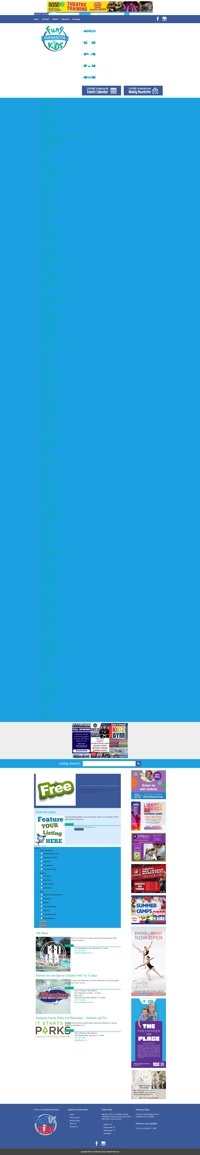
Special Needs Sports (49, 641)
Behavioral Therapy (49, 303)
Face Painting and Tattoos (51, 400)
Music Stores (46, 569)
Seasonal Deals (47, 703)
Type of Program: (46, 850)
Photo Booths (46, 435)
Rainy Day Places (48, 261)
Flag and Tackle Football (51, 604)
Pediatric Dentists (48, 347)
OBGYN (44, 340)
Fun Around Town (43, 191)
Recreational (47, 865)
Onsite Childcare (48, 133)
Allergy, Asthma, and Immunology (54, 300)
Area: (42, 891)
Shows (44, 706)
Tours (44, 289)
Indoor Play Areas (48, 235)
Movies (44, 247)
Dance (44, 474)
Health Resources (43, 298)
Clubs (44, 467)
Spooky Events (47, 708)
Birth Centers (46, 305)
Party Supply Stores (49, 430)
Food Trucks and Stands (50, 404)
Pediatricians (46, 351)
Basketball (45, 594)
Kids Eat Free (47, 567)
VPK (43, 159)
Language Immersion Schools (52, 127)
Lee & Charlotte (85, 14)
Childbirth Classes (48, 312)
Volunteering (46, 534)
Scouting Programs (49, 516)
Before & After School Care (51, 110)
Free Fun (45, 222)
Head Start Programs (49, 120)
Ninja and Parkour (48, 627)
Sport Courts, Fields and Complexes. (55, 275)
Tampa (126, 14)
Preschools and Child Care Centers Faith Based (59, 136)
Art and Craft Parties (49, 367)
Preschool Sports (48, 629)
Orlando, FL (107, 1124)
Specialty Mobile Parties (50, 446)
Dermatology (46, 321)
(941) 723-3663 (80, 1000)
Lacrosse (45, 622)
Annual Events (47, 666)
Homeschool (46, 122)
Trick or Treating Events (50, 717)
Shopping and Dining (44, 537)
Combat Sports (47, 599)
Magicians (45, 416)
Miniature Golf (47, 245)
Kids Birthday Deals (49, 414)
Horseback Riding (48, 620)
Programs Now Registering (51, 511)
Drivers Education (48, 479)
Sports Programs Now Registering (54, 648)
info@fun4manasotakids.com (85, 827)
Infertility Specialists (49, 335)
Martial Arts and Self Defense (52, 625)
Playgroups (46, 182)
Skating (44, 270)
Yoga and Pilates (48, 662)
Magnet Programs (48, 129)
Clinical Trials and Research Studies (55, 316)
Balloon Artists (47, 370)
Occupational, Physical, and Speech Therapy (58, 342)
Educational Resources (50, 117)
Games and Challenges (50, 226)
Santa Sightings (47, 701)
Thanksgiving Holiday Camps (52, 106)
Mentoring (45, 499)
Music (44, 502)
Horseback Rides (48, 233)
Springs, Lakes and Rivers (51, 277)
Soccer (44, 638)
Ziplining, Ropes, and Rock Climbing (55, 296)
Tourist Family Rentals (50, 583)
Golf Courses (46, 228)
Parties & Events (43, 363)
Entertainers (46, 398)
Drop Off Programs (48, 115)
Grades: (43, 873)
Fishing (44, 219)
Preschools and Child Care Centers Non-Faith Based (61, 138)
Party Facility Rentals (49, 423)
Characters (46, 384)
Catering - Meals (48, 381)
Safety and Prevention (50, 513)
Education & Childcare (45, 108)
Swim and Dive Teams (50, 650)
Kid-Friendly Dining (48, 564)
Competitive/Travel (49, 857)
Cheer (44, 597)
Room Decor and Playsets (51, 571)
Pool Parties (46, 437)
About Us (73, 1123)
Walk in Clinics (47, 360)
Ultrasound (46, 356)
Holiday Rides (47, 687)
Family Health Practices (50, 330)
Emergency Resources (50, 164)
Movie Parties (47, 418)
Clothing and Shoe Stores (51, 548)
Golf (43, 608)
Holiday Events (47, 682)
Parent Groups (47, 180)
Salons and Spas (48, 268)
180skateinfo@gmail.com (83, 953)
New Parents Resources (50, 177)
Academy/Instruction (50, 853)
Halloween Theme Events (51, 680)
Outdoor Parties (47, 421)
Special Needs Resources (51, 184)
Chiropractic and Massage (51, 314)
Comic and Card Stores (50, 550)
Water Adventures (48, 293)
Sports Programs (43, 587)
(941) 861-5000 (80, 1038)
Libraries (45, 240)
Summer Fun (46, 713)
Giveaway (76, 19)
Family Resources (43, 161)
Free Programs (47, 488)
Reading (45, 145)
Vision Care (46, 358)
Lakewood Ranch (49, 906)
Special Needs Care (49, 354)
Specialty (45, 523)
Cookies (44, 391)
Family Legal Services (50, 168)
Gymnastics (46, 611)
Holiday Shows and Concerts (52, 692)
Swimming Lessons (49, 652)
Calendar (45, 19)
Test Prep (45, 152)
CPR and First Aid (48, 319)
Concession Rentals (49, 388)
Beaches (45, 205)
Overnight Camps (48, 101)
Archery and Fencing (49, 590)
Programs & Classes (44, 453)
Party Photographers (49, 425)
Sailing (44, 636)
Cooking (45, 469)
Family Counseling (48, 326)
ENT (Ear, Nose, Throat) (50, 323)
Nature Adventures (48, 252)
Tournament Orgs (49, 869)
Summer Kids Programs (50, 530)
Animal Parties (47, 365)
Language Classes (48, 497)
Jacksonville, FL (109, 1127)
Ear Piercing (46, 557)
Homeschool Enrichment (50, 493)
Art (43, 458)
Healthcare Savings (49, 333)
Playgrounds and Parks (50, 254)
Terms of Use (75, 1117)
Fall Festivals (46, 673)
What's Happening (43, 664)
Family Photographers (50, 171)
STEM (44, 525)
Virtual (44, 532)
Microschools (46, 131)
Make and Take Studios (50, 242)
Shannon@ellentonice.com (84, 1002)
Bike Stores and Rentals (50, 543)
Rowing (44, 631)
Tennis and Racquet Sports (51, 655)
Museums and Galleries (50, 249)
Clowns (44, 386)
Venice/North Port (49, 914)
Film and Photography (50, 486)
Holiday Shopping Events (51, 689)
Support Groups (47, 187)
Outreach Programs (49, 506)
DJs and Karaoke (48, 395)
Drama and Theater (49, 476)
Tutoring (45, 154)
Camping (45, 208)
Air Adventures (47, 194)
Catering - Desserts (49, 379)
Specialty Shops (47, 576)
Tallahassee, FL (109, 1130)
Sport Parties (46, 449)
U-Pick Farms (47, 720)
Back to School (47, 669)
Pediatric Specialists (49, 349)
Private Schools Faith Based (52, 140)
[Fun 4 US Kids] (55, 38)
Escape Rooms (47, 215)
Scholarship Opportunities (51, 147)
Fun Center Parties (48, 407)
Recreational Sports (49, 266)
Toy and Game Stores (50, 585)
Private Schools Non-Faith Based (54, 143)
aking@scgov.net (80, 1040)
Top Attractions (47, 286)
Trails (43, 291)
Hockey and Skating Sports (51, 615)
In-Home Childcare (48, 124)
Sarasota (45, 910)
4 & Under (45, 455)
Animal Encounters (48, 196)
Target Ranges (47, 279)
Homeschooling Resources (51, 175)
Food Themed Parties (50, 402)
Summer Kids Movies (49, 715)
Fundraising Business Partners (53, 173)
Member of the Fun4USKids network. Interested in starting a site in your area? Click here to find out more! (116, 1116)
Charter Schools (47, 113)
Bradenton (46, 898)
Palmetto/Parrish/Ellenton (52, 894)
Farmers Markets (48, 560)
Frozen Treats (47, 562)
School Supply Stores (49, 574)
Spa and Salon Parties (50, 444)
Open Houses (47, 696)
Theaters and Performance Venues (54, 284)
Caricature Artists (48, 377)
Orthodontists (46, 344)
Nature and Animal (48, 504)
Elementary (46, 880)
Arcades (45, 198)
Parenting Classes (48, 509)
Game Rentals (47, 409)
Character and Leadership (51, 462)
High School (47, 888)
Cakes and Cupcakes (49, 374)
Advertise (65, 19)
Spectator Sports (48, 272)
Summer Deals (47, 710)
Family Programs (48, 483)
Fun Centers (46, 224)
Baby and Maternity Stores (51, 539)
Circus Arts (46, 465)
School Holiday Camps (50, 103)
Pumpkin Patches (48, 699)
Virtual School (47, 157)
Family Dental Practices (50, 328)
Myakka (45, 902)
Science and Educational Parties (53, 442)
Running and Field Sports (51, 634)
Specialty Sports (47, 643)
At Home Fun (46, 201)
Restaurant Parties (48, 439)
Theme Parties (47, 451)
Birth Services (47, 307)
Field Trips (45, 217)
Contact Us (74, 1126)
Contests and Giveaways (51, 671)
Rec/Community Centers (50, 263)
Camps (39, 99)
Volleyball (45, 657)
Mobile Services (48, 918)
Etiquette (45, 481)
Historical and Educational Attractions (55, 231)
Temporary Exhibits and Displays (54, 282)
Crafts (44, 472)
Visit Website (79, 829)
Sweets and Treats (48, 581)
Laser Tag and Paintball (50, 238)
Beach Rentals (47, 541)
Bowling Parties (47, 372)
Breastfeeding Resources (51, 310)
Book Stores (46, 546)
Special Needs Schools (50, 150)
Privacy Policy (75, 1120)
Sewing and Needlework (50, 518)
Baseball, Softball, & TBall (51, 592)
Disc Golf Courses (48, 212)
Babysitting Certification (50, 460)
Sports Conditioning (49, 645)
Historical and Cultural (50, 490)
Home (36, 19)
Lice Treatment (47, 337)
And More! (107, 1133)
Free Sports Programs (50, 606)
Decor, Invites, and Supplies (52, 393)
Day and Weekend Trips (50, 210)
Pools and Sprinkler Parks (51, 256)
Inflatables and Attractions (51, 411)
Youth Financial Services (50, 189)
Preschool (46, 861)
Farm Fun (45, 675)
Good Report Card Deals (51, 678)
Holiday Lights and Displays (52, 685)
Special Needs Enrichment (51, 520)
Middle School (48, 884)
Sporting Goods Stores (50, 578)
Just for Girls (46, 495)
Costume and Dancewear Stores (53, 555)
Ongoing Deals (47, 694)
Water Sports (46, 659)
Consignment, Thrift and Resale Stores (56, 553)
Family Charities (47, 166)
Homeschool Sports (49, 618)
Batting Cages (47, 203)
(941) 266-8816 (80, 950)
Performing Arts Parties (50, 432)
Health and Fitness (48, 613)
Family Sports (47, 601)
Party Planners (47, 428)
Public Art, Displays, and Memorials (54, 259)
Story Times (46, 527)
